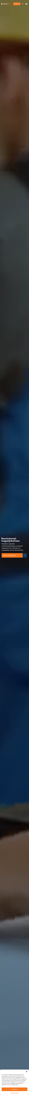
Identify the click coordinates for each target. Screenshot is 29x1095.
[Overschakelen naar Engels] (22, 3)
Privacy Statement (14, 1093)
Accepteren (14, 1089)
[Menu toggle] (26, 3)
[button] (26, 1071)
